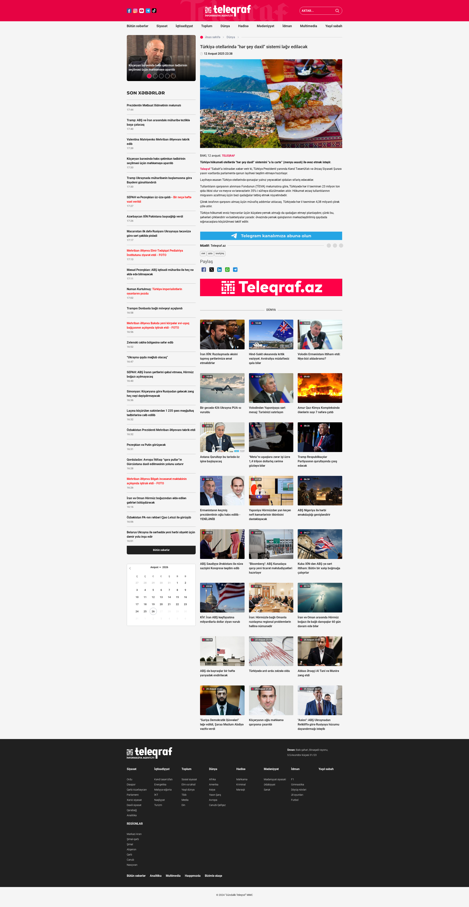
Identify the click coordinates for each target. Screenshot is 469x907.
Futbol (294, 799)
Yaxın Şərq (215, 794)
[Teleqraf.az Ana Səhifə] (228, 11)
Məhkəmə (241, 779)
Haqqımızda (193, 875)
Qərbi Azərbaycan (137, 789)
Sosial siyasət (189, 779)
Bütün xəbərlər (137, 26)
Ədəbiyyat (269, 784)
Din (183, 805)
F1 (292, 779)
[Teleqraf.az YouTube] (141, 10)
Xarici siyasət (134, 799)
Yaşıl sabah (333, 26)
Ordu (129, 779)
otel (203, 253)
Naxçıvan (132, 864)
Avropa (213, 799)
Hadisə (243, 26)
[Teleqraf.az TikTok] (154, 10)
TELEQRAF (228, 155)
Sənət (267, 789)
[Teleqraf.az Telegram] (148, 10)
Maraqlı (240, 789)
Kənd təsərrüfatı (163, 779)
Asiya (212, 789)
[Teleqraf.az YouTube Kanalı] (271, 287)
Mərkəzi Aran (134, 834)
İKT (156, 794)
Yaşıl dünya (188, 789)
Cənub (130, 859)
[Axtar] (337, 10)
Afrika (212, 779)
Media (185, 799)
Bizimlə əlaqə (213, 875)
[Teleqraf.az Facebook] (129, 10)
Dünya (225, 26)
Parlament (133, 794)
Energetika (160, 784)
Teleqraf (205, 169)
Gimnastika (297, 784)
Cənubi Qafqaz (217, 805)
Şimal (130, 844)
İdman (287, 26)
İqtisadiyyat (184, 26)
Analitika (132, 815)
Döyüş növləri (298, 789)
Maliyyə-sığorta (163, 789)
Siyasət (161, 26)
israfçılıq (220, 253)
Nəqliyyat (159, 799)
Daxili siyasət (134, 805)
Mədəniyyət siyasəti (275, 779)
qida (210, 253)
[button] (149, 76)
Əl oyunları (297, 794)
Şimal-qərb (133, 839)
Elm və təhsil (188, 784)
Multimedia (308, 26)
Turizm (158, 805)
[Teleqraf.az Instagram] (135, 10)
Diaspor (131, 784)
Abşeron (131, 849)
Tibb (184, 794)
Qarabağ (132, 810)
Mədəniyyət (265, 26)
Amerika (213, 784)
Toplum (206, 26)
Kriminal (241, 784)
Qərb (129, 854)
